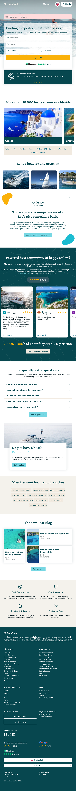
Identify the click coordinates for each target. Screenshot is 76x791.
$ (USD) (37, 765)
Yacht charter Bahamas (56, 495)
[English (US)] (57, 4)
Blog (5, 680)
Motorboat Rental (46, 653)
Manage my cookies (46, 698)
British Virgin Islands (12, 702)
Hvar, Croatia (7, 335)
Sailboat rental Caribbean (38, 505)
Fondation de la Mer (11, 676)
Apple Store (21, 716)
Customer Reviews (11, 671)
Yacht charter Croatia (40, 490)
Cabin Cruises (44, 671)
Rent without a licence (48, 669)
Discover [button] (47, 4)
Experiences (8, 678)
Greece (6, 693)
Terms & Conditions (11, 774)
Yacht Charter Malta (19, 495)
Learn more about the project (38, 235)
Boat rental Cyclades (57, 490)
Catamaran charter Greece (37, 495)
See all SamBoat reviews (38, 351)
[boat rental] (11, 4)
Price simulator (10, 662)
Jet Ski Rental (44, 664)
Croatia (6, 691)
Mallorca (8, 149)
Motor (13, 51)
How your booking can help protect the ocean (14, 554)
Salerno (34, 152)
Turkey (39, 149)
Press (6, 673)
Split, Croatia (41, 335)
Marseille (62, 149)
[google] (43, 742)
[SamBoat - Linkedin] (14, 734)
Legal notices (8, 772)
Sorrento (52, 149)
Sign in (68, 4)
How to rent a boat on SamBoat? (21, 384)
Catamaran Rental (46, 662)
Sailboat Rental (45, 659)
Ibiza (5, 698)
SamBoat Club (9, 669)
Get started (19, 465)
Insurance (7, 659)
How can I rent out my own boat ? (22, 406)
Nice (69, 149)
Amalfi (42, 152)
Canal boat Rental (46, 666)
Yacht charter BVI (41, 500)
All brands (43, 676)
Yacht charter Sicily (56, 500)
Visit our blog (38, 569)
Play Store (22, 722)
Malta (6, 700)
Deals (41, 673)
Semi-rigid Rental (46, 655)
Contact (42, 695)
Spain (6, 695)
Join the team (9, 655)
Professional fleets (11, 664)
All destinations (10, 705)
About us (7, 653)
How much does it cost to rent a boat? (24, 389)
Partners (42, 774)
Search (39, 57)
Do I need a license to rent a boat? (22, 395)
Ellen (9, 557)
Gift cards (7, 666)
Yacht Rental (44, 657)
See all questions (38, 414)
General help (44, 691)
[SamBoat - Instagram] (9, 734)
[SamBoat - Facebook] (5, 734)
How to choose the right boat (54, 533)
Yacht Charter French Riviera (21, 490)
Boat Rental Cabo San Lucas (23, 500)
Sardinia (22, 149)
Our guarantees (10, 657)
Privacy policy (44, 772)
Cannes (31, 149)
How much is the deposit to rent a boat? (25, 401)
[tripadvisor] (9, 751)
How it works (44, 693)
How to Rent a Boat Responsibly (49, 550)
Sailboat (47, 51)
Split (15, 149)
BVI (45, 149)
